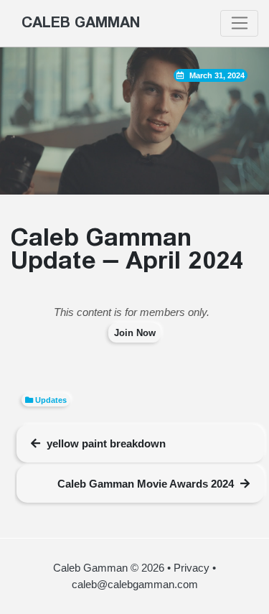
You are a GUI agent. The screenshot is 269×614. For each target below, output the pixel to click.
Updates (51, 400)
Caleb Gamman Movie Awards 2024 (145, 484)
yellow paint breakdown (106, 443)
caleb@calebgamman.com (135, 584)
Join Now (135, 332)
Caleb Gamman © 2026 (108, 568)
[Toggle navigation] (239, 23)
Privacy (191, 568)
